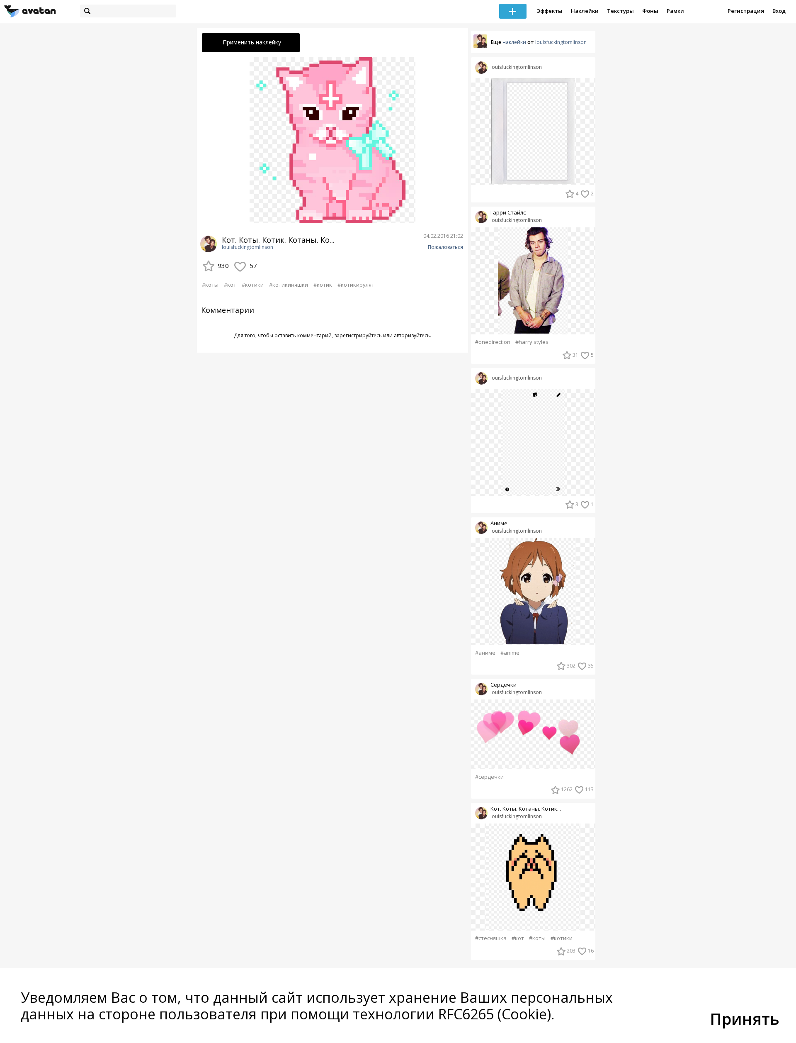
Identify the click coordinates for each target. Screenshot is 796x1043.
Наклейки (585, 11)
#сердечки (489, 777)
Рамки (675, 11)
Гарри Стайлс (508, 212)
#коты (210, 284)
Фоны (650, 11)
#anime (509, 653)
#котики (253, 284)
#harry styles (531, 342)
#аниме (485, 653)
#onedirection (492, 342)
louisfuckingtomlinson (247, 247)
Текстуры (620, 11)
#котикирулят (355, 284)
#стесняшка (491, 938)
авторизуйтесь (412, 335)
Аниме (498, 523)
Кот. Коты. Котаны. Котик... (525, 808)
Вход (779, 11)
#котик (322, 284)
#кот (230, 284)
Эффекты (550, 11)
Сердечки (503, 684)
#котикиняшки (288, 284)
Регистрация (746, 11)
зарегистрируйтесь (358, 335)
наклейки (514, 42)
